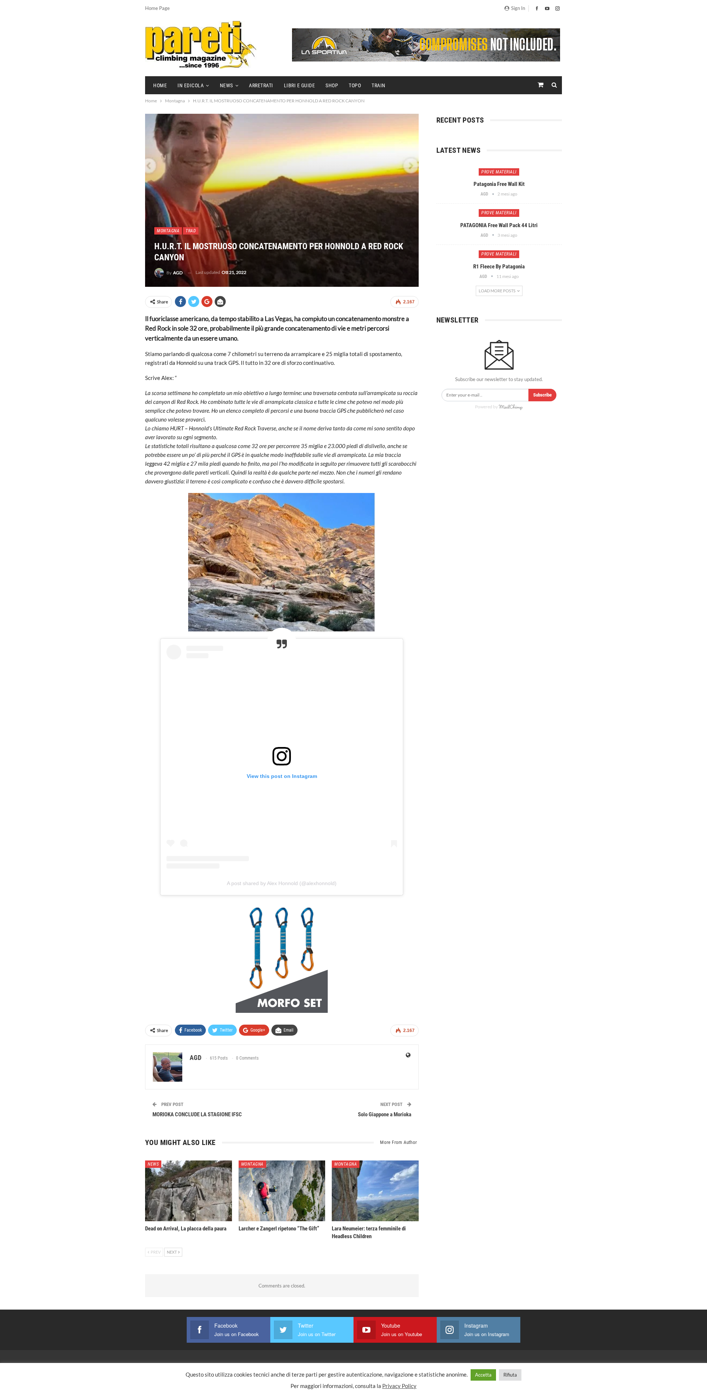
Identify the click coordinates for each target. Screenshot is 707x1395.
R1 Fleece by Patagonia (499, 266)
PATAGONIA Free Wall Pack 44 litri (499, 225)
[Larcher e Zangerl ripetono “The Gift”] (282, 1190)
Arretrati (261, 85)
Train (379, 85)
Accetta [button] (483, 1375)
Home (160, 85)
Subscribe (542, 395)
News (226, 85)
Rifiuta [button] (510, 1375)
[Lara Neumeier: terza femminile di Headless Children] (375, 1190)
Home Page (157, 8)
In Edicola (190, 85)
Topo (355, 85)
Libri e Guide (299, 85)
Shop (332, 85)
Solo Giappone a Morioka (384, 1114)
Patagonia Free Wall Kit (499, 184)
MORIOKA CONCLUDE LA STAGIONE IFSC (197, 1114)
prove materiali (499, 172)
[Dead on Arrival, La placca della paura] (188, 1190)
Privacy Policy (399, 1385)
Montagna (168, 230)
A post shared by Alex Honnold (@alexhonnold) (282, 883)
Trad (191, 230)
